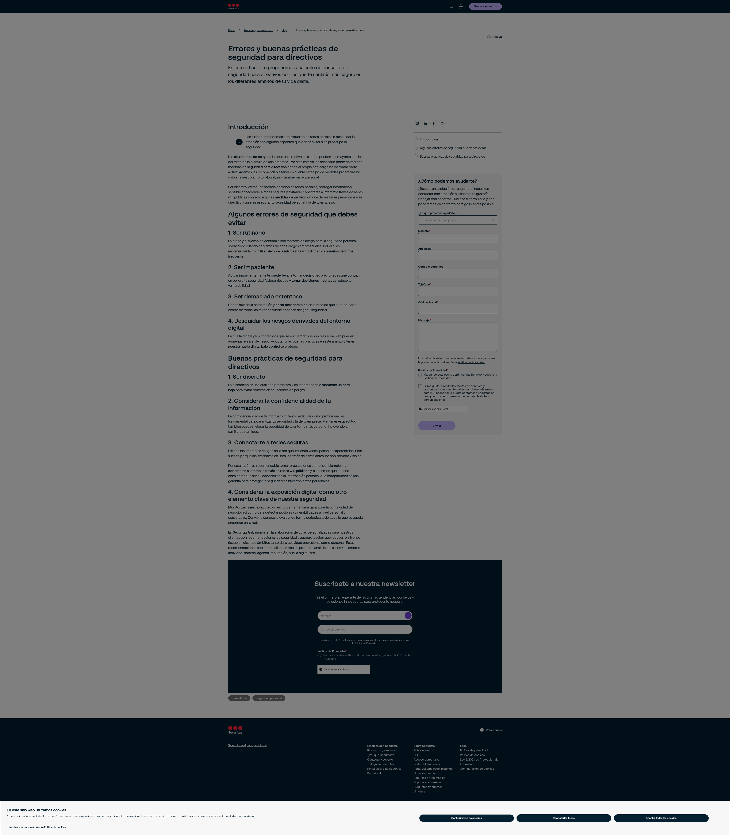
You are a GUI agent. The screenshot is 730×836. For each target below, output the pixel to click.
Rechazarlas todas (564, 817)
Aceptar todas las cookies (661, 817)
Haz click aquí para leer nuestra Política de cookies (37, 827)
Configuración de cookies (466, 817)
